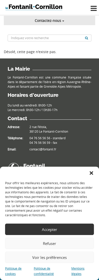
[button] (91, 173)
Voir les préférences (49, 257)
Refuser (49, 243)
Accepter (49, 229)
